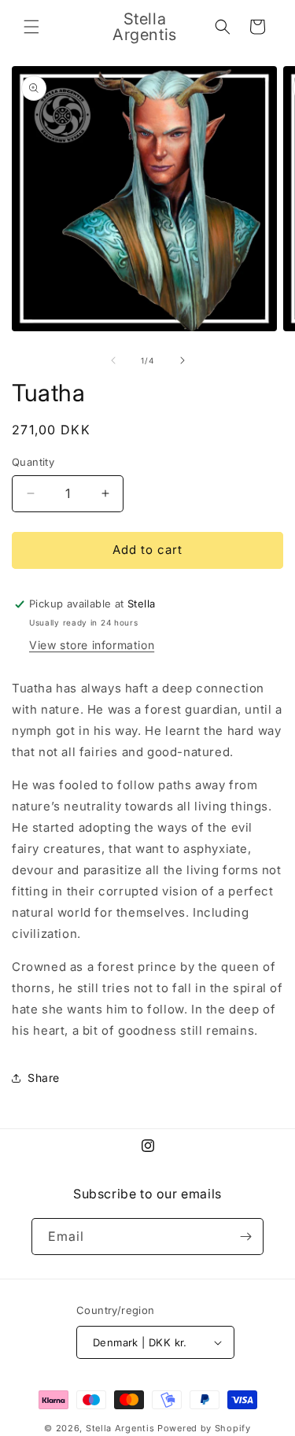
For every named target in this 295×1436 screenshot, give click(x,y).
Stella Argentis (120, 1428)
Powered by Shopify (204, 1428)
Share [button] (44, 1077)
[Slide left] (113, 360)
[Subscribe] (245, 1236)
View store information (91, 645)
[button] (31, 26)
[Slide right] (182, 360)
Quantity (33, 462)
